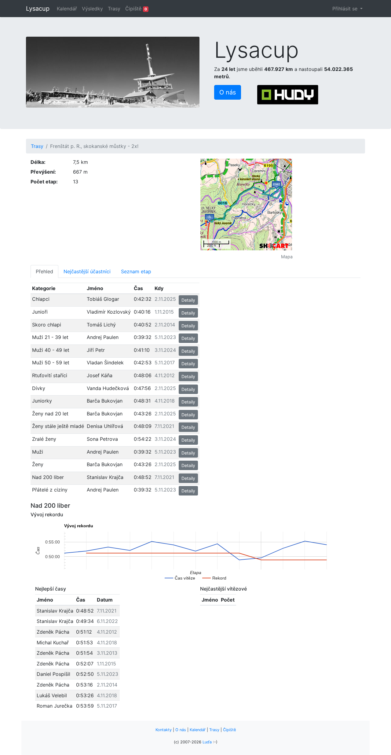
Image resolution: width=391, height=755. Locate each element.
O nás (180, 729)
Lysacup (37, 8)
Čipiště (136, 9)
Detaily (188, 300)
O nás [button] (227, 92)
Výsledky (92, 9)
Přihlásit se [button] (345, 9)
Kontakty (163, 729)
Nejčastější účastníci (87, 271)
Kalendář (67, 9)
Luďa (207, 742)
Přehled (44, 271)
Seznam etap (136, 271)
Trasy (114, 9)
